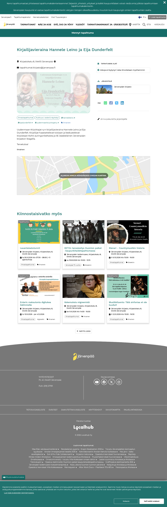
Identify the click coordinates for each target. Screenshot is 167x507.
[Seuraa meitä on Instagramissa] (119, 382)
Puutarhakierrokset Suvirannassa (106, 457)
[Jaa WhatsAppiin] (105, 102)
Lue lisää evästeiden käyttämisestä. (19, 493)
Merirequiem (70, 467)
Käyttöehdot (95, 410)
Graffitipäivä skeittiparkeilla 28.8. (120, 462)
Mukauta (126, 501)
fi (144, 16)
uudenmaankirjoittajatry (46, 123)
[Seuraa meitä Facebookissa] (104, 382)
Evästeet (53, 410)
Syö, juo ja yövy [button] (63, 24)
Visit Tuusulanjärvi (59, 17)
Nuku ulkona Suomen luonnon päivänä (87, 465)
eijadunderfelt (25, 123)
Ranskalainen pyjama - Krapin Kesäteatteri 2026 (81, 449)
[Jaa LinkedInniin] (122, 102)
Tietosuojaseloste (35, 410)
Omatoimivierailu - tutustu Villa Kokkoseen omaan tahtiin (71, 459)
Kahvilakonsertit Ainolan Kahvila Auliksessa (98, 452)
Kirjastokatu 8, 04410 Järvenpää (36, 61)
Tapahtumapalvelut (22, 17)
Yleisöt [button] (80, 24)
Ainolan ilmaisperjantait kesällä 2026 (60, 452)
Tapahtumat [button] (28, 24)
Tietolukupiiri (36, 462)
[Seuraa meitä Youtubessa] (97, 382)
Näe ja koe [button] (44, 24)
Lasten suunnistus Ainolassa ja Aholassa (116, 459)
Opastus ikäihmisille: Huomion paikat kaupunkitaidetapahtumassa (73, 462)
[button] (123, 119)
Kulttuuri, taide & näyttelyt (47, 118)
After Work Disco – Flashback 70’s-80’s (95, 467)
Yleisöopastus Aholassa (126, 467)
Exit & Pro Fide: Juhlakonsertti (60, 454)
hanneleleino (68, 118)
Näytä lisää (84, 331)
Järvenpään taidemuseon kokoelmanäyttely (48, 465)
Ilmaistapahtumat (25, 118)
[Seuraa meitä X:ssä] (111, 382)
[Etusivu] (9, 24)
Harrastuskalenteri (41, 17)
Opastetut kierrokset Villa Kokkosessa (45, 467)
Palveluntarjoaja (133, 410)
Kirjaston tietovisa (84, 454)
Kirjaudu (160, 24)
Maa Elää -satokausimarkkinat (45, 449)
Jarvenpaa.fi (6, 17)
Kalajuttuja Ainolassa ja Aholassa (121, 465)
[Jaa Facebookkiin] (111, 102)
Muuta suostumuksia (15, 477)
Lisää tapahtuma (158, 17)
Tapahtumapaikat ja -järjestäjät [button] (108, 24)
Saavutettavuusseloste (73, 410)
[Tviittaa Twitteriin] (116, 102)
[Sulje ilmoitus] (164, 2)
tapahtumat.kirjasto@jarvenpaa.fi (38, 67)
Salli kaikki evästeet (151, 501)
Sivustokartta (113, 410)
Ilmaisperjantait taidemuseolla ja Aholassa (71, 457)
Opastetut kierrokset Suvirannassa (110, 454)
